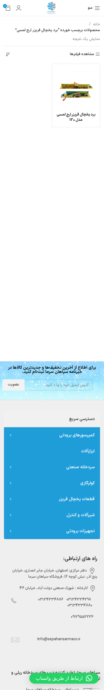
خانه (96, 24)
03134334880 (79, 605)
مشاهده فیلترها (82, 54)
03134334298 (78, 599)
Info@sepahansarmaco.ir (59, 639)
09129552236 (80, 617)
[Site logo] (52, 8)
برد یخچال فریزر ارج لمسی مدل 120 (76, 117)
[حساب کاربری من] (18, 8)
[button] (64, 678)
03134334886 (50, 599)
